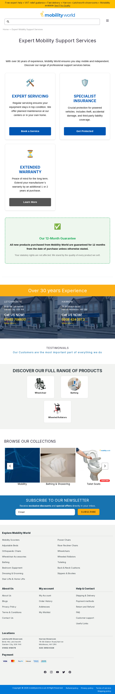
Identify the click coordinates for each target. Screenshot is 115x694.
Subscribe (88, 512)
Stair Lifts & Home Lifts (13, 579)
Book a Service (30, 131)
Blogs (5, 601)
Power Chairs (64, 540)
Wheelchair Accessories (14, 556)
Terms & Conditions (12, 612)
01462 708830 (15, 319)
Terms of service (103, 688)
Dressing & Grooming (12, 573)
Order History (45, 601)
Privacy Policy (9, 606)
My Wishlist (44, 612)
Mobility (22, 484)
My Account (45, 595)
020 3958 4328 (46, 648)
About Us (6, 595)
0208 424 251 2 (73, 319)
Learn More (30, 202)
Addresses (44, 606)
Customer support (85, 618)
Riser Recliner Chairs (68, 545)
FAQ (78, 612)
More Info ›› (10, 323)
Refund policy (72, 688)
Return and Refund (85, 606)
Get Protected (84, 131)
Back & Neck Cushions (69, 567)
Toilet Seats (93, 484)
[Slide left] (10, 466)
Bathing (5, 562)
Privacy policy (87, 688)
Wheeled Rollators (67, 556)
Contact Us (7, 618)
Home (6, 29)
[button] (107, 22)
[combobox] (52, 22)
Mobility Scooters (10, 540)
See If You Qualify (62, 5)
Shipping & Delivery (85, 595)
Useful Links (82, 623)
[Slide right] (105, 466)
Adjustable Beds (10, 545)
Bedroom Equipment (12, 567)
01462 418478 (9, 648)
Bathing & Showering (58, 484)
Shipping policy (104, 691)
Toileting (62, 562)
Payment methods (85, 601)
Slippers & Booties (67, 573)
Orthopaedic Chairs (11, 551)
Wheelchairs (64, 551)
